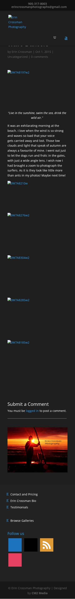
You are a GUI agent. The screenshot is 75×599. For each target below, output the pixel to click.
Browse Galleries (22, 521)
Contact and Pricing (24, 494)
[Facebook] (15, 544)
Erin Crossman (22, 52)
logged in (32, 411)
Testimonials (19, 507)
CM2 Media (40, 593)
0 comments (39, 57)
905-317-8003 (37, 4)
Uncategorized (18, 57)
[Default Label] (31, 544)
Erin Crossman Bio (23, 501)
